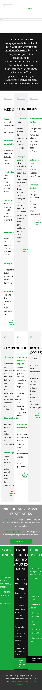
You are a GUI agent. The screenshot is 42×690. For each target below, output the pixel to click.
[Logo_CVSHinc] (7, 5)
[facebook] (6, 660)
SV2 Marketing (20, 681)
